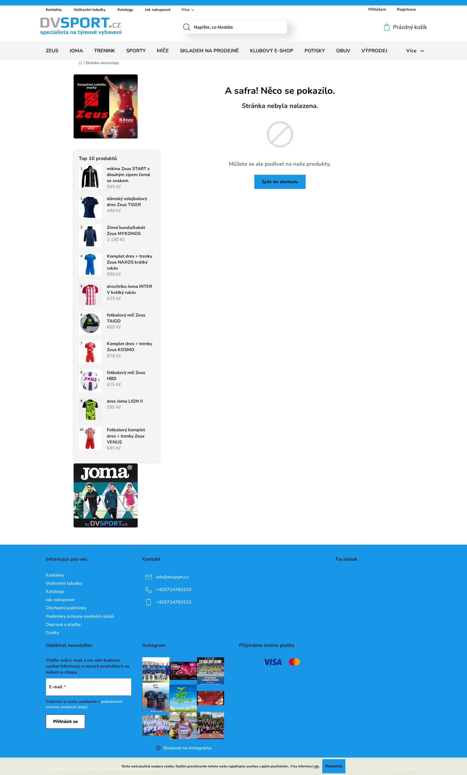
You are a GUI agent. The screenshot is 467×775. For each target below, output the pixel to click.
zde (316, 766)
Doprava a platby (63, 625)
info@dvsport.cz (172, 577)
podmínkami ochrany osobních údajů (84, 704)
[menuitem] (52, 50)
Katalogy (125, 9)
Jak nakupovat (157, 9)
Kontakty (54, 9)
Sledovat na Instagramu (187, 748)
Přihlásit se (65, 722)
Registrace (406, 9)
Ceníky (52, 633)
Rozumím (333, 766)
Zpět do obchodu (280, 182)
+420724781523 (173, 590)
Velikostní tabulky (90, 9)
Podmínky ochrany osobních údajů (80, 616)
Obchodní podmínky (66, 608)
